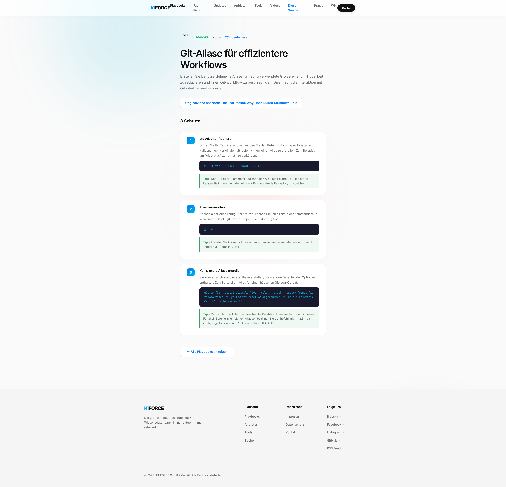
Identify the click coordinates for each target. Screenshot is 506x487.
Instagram (334, 432)
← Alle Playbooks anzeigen (207, 352)
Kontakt (291, 432)
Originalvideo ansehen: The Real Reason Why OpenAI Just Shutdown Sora (241, 103)
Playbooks (177, 5)
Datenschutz (295, 424)
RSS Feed (334, 448)
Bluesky (332, 416)
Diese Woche (293, 8)
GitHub (332, 440)
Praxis (318, 5)
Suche (346, 8)
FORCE (160, 8)
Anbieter (240, 5)
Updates (220, 5)
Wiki (334, 5)
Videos (275, 5)
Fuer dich (196, 8)
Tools (258, 5)
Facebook (334, 424)
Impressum (293, 416)
